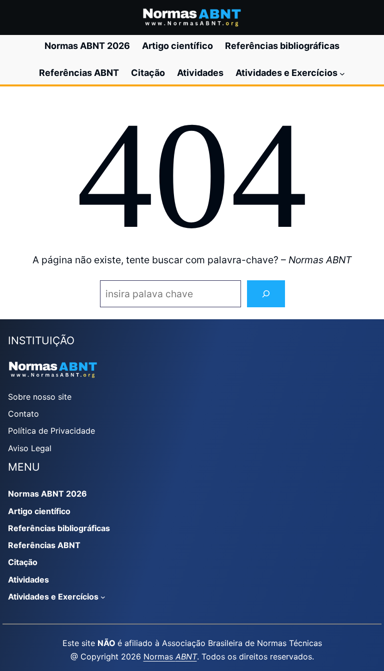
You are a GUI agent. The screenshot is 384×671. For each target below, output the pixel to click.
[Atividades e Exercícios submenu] (342, 73)
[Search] (266, 294)
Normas (170, 657)
